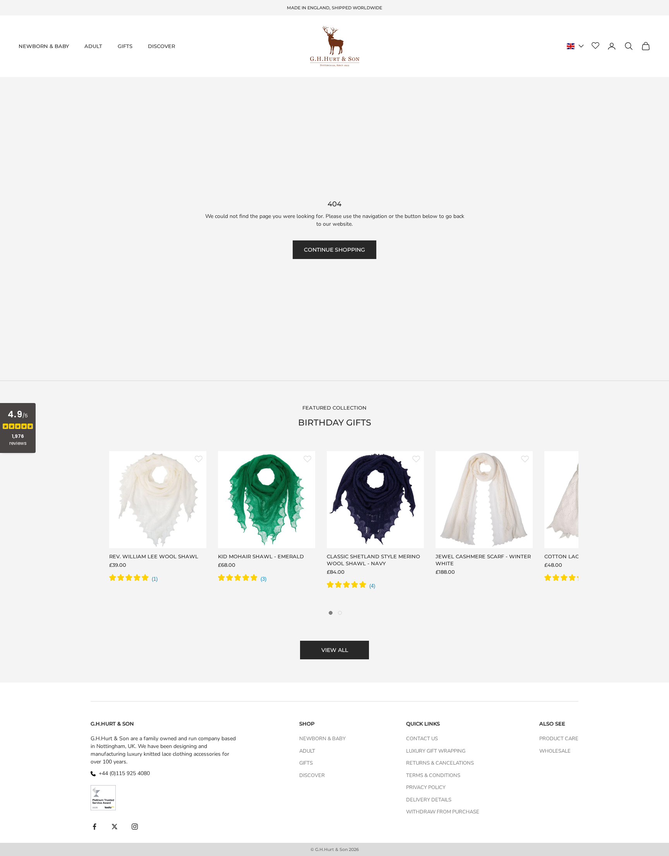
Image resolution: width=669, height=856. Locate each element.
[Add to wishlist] (198, 459)
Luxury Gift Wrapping (435, 751)
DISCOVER (161, 46)
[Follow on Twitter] (114, 826)
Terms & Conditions (433, 775)
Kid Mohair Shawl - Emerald (261, 556)
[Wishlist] (595, 46)
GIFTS (125, 46)
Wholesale (555, 751)
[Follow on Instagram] (135, 826)
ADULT (93, 46)
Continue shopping (334, 249)
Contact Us (422, 738)
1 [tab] (331, 613)
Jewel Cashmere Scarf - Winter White (483, 559)
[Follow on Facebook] (94, 826)
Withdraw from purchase (442, 811)
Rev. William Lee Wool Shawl (153, 556)
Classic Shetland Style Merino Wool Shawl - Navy (373, 559)
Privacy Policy (426, 787)
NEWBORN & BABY (44, 46)
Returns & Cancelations (440, 763)
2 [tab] (340, 613)
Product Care (558, 738)
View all (334, 650)
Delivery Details (428, 799)
